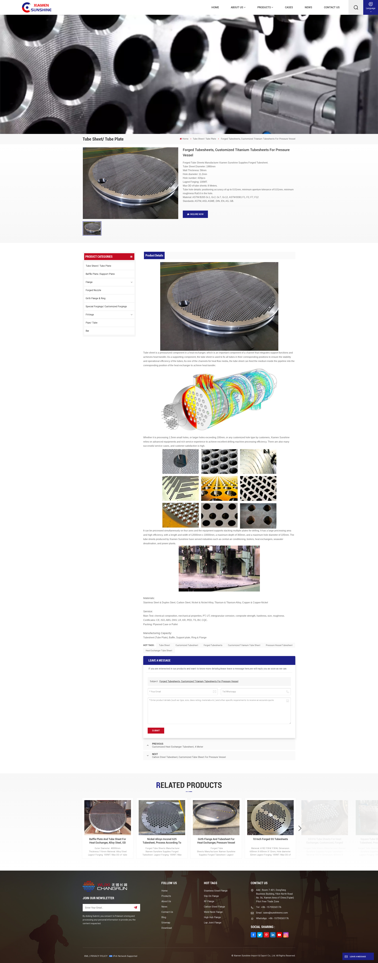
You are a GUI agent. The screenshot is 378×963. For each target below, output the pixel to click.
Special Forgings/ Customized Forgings (106, 306)
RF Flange (209, 901)
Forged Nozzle (93, 290)
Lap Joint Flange (212, 922)
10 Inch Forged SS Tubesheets (270, 839)
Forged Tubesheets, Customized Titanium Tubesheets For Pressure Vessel (198, 681)
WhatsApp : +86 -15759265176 (272, 918)
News (308, 7)
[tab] (154, 255)
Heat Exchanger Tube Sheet (159, 650)
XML (86, 956)
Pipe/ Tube (91, 322)
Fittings (90, 314)
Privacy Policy (98, 956)
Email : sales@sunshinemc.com (272, 912)
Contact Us (332, 7)
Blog (163, 917)
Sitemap (165, 922)
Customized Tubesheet (187, 645)
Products (264, 7)
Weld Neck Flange (213, 912)
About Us (237, 7)
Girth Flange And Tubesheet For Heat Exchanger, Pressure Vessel (216, 840)
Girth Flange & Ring (95, 298)
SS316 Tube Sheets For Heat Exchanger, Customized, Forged (324, 840)
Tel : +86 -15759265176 (268, 907)
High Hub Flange (212, 917)
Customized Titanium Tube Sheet (244, 645)
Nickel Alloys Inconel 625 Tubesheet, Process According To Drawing (162, 840)
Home (215, 7)
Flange (89, 282)
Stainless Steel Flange (216, 890)
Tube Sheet (164, 645)
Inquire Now (196, 214)
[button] (299, 828)
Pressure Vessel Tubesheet (279, 645)
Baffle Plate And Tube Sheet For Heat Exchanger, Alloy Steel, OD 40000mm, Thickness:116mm (107, 840)
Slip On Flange (211, 896)
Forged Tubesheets (213, 645)
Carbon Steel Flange (214, 906)
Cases (289, 7)
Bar (87, 330)
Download (166, 928)
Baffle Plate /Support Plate (100, 274)
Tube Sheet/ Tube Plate (204, 138)
